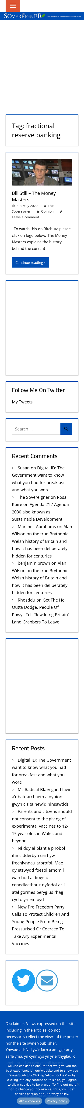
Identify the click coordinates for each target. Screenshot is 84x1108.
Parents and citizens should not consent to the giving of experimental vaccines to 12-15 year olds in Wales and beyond (42, 826)
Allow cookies (29, 1101)
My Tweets (22, 402)
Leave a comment (25, 217)
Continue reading (29, 262)
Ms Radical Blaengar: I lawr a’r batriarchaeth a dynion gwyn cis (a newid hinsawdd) (41, 797)
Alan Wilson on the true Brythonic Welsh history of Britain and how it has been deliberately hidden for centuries (42, 541)
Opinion (47, 211)
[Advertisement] (42, 65)
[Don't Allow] (78, 1084)
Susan (24, 468)
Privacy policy (57, 1101)
